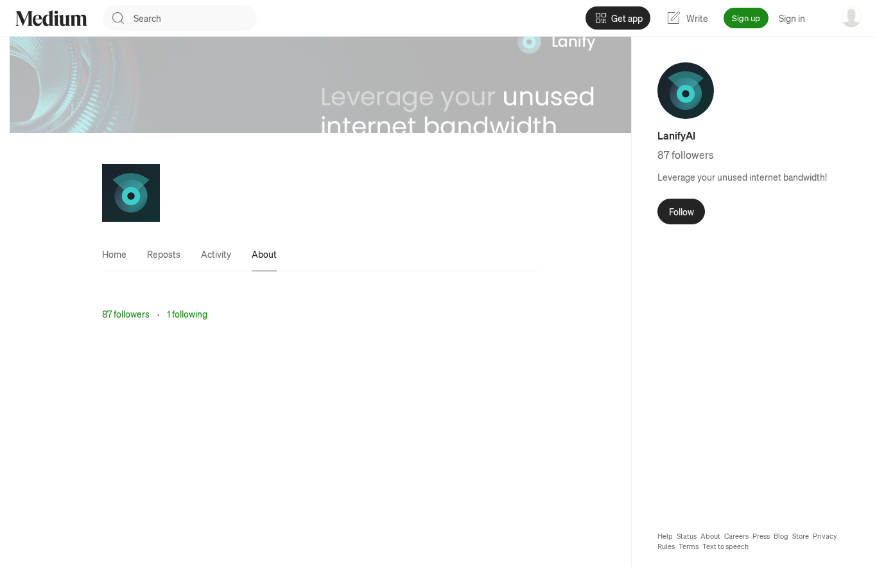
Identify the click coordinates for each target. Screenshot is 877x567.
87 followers (126, 314)
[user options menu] (851, 16)
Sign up (746, 17)
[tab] (114, 254)
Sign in (792, 18)
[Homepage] (51, 18)
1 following (187, 314)
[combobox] (195, 18)
